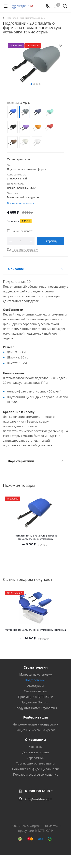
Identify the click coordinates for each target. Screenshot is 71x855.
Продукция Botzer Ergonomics (35, 708)
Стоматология (36, 667)
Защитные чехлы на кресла (35, 730)
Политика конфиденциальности (35, 769)
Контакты (35, 747)
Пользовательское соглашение (35, 774)
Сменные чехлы (35, 691)
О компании (35, 739)
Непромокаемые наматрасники (35, 724)
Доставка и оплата (35, 752)
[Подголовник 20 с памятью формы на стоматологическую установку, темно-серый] (35, 63)
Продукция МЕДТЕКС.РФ (35, 697)
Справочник (35, 758)
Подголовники (35, 680)
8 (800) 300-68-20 (37, 791)
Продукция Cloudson (35, 702)
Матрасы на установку (35, 674)
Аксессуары (35, 686)
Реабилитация (35, 717)
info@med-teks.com (38, 799)
